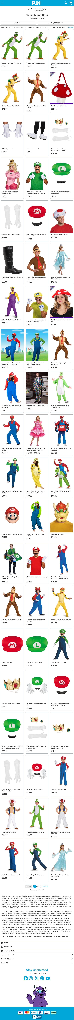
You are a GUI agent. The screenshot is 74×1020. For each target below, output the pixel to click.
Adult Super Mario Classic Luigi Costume (12, 492)
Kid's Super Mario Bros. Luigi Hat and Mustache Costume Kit (12, 747)
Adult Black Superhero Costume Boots (12, 278)
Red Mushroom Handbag (59, 106)
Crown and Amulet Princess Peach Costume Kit (60, 747)
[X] (36, 978)
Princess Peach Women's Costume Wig (10, 192)
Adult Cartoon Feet (33, 149)
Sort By (54, 23)
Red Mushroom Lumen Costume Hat (61, 320)
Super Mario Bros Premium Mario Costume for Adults (59, 577)
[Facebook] (26, 978)
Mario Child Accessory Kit (35, 789)
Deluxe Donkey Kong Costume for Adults (61, 363)
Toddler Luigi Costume (58, 662)
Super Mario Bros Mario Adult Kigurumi (11, 406)
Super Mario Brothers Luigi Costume (35, 534)
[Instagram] (31, 978)
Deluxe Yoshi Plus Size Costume (12, 63)
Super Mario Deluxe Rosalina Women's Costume (60, 278)
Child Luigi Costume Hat (34, 662)
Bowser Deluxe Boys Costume (61, 619)
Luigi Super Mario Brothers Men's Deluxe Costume (35, 363)
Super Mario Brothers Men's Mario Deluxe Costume (11, 363)
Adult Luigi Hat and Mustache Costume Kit (60, 192)
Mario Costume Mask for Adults (12, 534)
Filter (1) (18, 23)
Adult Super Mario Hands (10, 149)
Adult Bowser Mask (57, 534)
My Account (8, 947)
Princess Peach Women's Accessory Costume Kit (59, 149)
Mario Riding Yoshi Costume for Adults (61, 492)
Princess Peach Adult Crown (11, 703)
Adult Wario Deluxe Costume (11, 320)
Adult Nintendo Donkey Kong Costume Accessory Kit (36, 278)
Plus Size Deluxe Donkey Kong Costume (36, 106)
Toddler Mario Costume (58, 789)
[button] (71, 3)
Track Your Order (9, 951)
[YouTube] (48, 978)
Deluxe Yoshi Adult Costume (36, 63)
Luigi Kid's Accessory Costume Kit (36, 704)
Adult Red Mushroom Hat (59, 234)
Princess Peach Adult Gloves (11, 234)
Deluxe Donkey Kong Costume (12, 619)
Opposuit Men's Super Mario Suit (37, 405)
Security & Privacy (7, 959)
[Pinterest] (42, 978)
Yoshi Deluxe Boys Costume (35, 832)
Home (6, 943)
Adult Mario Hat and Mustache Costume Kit (36, 235)
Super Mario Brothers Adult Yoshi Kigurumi (60, 406)
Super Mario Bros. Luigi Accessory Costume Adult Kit (36, 192)
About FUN (4, 963)
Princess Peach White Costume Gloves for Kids (12, 790)
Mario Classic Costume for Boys (12, 875)
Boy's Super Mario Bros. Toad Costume (60, 833)
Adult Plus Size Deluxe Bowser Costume (61, 64)
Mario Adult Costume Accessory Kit (37, 577)
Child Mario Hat (7, 662)
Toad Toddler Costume (9, 832)
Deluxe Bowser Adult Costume (12, 106)
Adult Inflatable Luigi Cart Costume (10, 577)
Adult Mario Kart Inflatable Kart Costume (61, 449)
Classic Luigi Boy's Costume (35, 875)
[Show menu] (2, 3)
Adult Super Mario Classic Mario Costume (12, 449)
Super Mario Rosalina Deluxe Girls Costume (60, 875)
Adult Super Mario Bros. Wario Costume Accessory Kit (36, 320)
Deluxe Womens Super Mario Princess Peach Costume (36, 449)
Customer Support (7, 955)
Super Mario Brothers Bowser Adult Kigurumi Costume (36, 492)
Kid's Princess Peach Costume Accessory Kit (36, 747)
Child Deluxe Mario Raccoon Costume (36, 620)
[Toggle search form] (66, 3)
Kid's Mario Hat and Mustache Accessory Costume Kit (60, 704)
